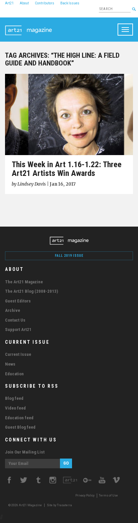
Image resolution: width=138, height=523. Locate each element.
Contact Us (15, 320)
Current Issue (18, 354)
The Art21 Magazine (24, 281)
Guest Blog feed (20, 427)
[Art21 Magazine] (28, 25)
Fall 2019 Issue (69, 255)
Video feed (15, 408)
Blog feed (14, 398)
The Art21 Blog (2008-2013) (31, 291)
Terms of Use (108, 495)
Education (14, 373)
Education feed (19, 417)
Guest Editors (18, 300)
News (10, 364)
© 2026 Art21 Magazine (25, 505)
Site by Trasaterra (59, 505)
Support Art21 (18, 329)
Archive (12, 310)
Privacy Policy (84, 495)
